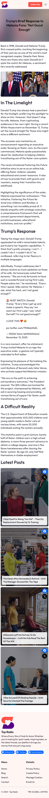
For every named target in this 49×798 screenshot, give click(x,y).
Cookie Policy (32, 773)
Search (4, 777)
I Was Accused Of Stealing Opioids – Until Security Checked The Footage (23, 699)
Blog (3, 773)
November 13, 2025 (16, 337)
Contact (5, 782)
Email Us (30, 782)
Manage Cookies (34, 777)
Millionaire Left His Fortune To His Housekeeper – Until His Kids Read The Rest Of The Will (24, 638)
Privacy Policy (33, 768)
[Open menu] (45, 4)
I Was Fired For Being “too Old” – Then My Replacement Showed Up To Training (23, 521)
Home (4, 768)
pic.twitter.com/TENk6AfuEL (22, 328)
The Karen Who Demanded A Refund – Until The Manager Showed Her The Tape (24, 580)
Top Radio (7, 732)
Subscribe (35, 4)
